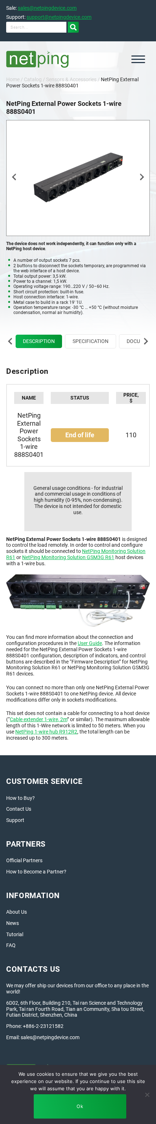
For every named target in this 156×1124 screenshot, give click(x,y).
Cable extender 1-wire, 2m (38, 719)
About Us (16, 912)
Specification (90, 341)
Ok (80, 1106)
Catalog (33, 79)
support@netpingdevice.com (58, 17)
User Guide (90, 643)
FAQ (11, 945)
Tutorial (14, 934)
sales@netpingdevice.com (47, 8)
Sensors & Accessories (71, 79)
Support (15, 820)
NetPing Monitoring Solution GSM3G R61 (68, 557)
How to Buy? (20, 798)
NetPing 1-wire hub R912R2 (46, 732)
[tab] (39, 341)
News (12, 923)
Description (39, 341)
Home (13, 79)
